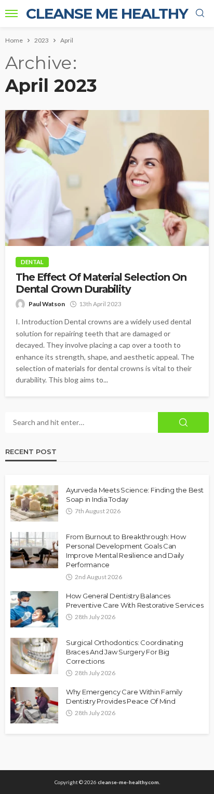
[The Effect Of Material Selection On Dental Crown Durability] (107, 178)
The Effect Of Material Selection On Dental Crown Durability (101, 283)
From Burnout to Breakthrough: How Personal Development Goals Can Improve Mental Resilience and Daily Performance (125, 550)
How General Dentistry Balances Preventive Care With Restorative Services (134, 600)
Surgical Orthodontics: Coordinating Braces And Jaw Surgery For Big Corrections (124, 651)
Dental (32, 261)
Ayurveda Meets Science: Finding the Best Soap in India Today (135, 494)
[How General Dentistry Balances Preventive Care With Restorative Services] (34, 609)
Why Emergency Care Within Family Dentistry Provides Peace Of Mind (124, 696)
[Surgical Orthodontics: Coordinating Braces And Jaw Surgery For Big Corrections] (34, 656)
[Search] (200, 13)
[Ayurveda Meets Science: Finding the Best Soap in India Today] (34, 503)
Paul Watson (47, 304)
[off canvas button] (11, 13)
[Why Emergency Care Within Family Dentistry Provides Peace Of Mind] (34, 705)
